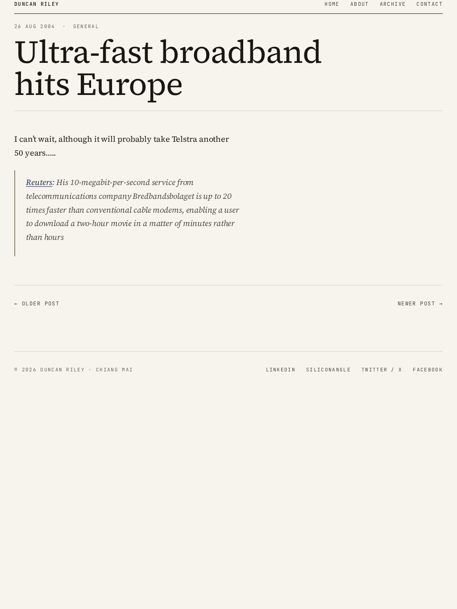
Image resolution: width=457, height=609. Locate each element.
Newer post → (420, 303)
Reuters (39, 182)
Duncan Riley (36, 3)
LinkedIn (281, 369)
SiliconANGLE (328, 369)
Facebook (428, 369)
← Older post (36, 303)
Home (332, 3)
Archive (393, 3)
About (359, 3)
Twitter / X (382, 369)
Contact (429, 3)
